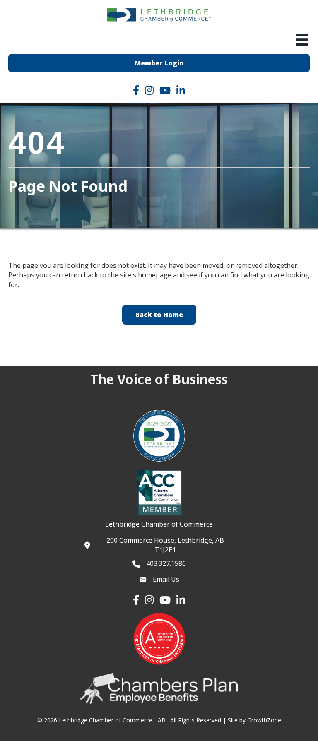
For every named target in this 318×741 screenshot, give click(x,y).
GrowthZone (264, 720)
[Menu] (302, 40)
